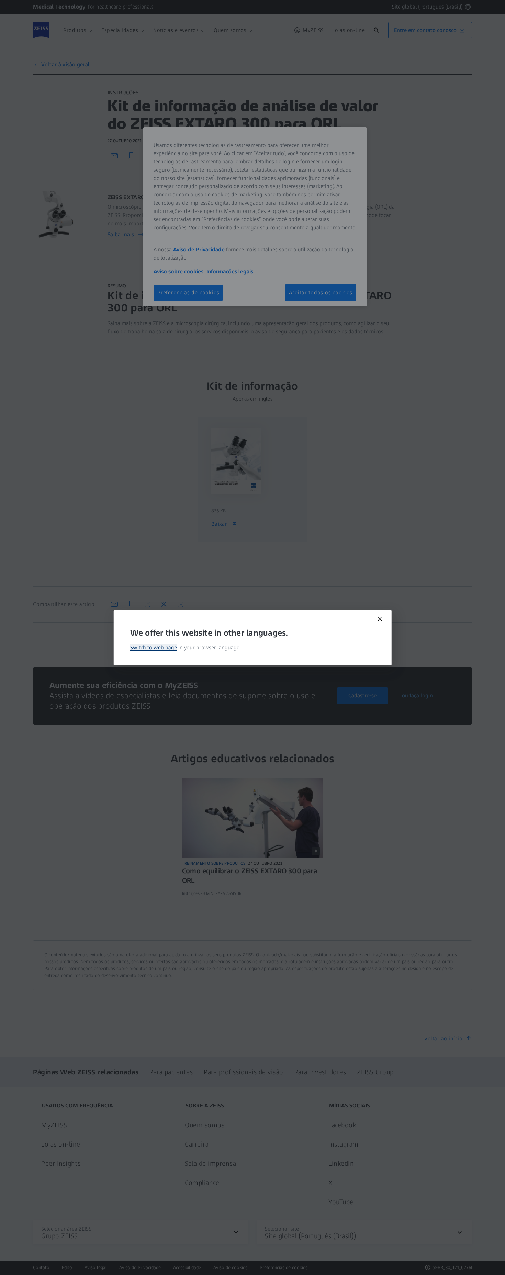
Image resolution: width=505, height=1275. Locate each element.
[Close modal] (379, 618)
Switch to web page (153, 647)
